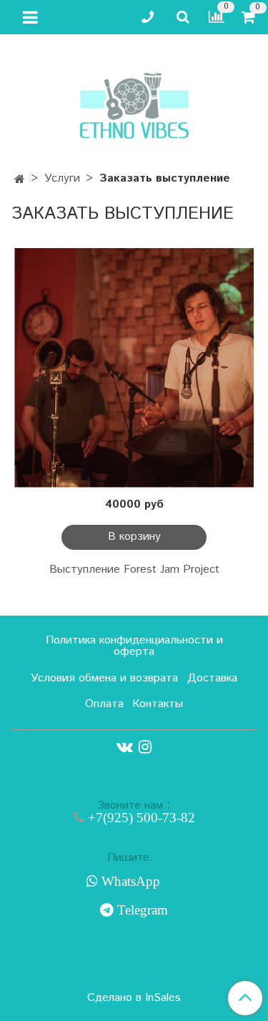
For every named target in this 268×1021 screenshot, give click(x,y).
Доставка (212, 678)
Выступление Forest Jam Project (134, 569)
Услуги (62, 178)
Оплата (104, 704)
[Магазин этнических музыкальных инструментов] (134, 99)
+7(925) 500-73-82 (139, 817)
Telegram (141, 910)
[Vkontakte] (124, 747)
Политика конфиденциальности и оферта (134, 646)
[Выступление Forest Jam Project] (134, 368)
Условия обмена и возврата (104, 678)
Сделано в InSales (134, 998)
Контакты (157, 704)
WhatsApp (129, 881)
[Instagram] (145, 747)
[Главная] (19, 180)
